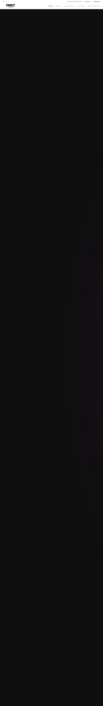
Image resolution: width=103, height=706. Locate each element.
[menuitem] (51, 6)
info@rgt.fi (87, 1)
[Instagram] (8, 1)
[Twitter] (6, 1)
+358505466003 (96, 1)
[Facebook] (4, 1)
